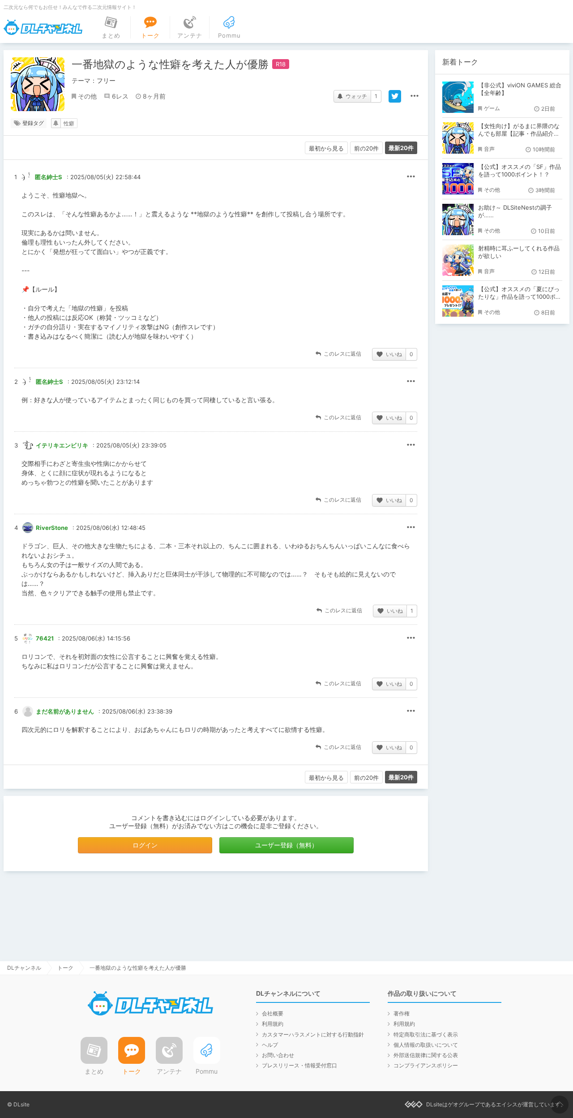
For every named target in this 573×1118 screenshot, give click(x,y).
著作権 (401, 1013)
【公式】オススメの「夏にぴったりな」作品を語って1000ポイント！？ (519, 296)
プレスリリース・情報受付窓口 (299, 1065)
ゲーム (492, 108)
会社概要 (272, 1013)
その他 (87, 96)
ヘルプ (270, 1044)
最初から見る (326, 148)
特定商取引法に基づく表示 (425, 1034)
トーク (65, 967)
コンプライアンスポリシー (425, 1065)
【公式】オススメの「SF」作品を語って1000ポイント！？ (519, 170)
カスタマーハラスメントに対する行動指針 (313, 1034)
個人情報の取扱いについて (425, 1044)
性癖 (69, 123)
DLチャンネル (43, 27)
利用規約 (272, 1023)
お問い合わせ (278, 1055)
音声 (489, 149)
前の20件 (366, 148)
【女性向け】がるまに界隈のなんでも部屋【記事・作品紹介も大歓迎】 (519, 133)
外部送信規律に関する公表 (425, 1055)
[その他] (414, 96)
